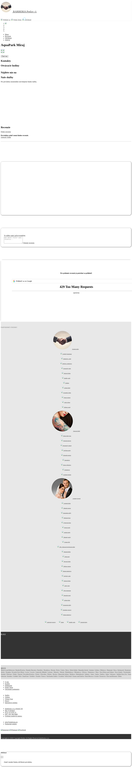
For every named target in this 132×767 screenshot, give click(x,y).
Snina (107, 674)
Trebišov (32, 676)
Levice (27, 672)
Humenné (110, 670)
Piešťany (9, 674)
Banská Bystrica (20, 670)
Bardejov (40, 670)
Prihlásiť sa (6, 20)
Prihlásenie (8, 685)
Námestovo (91, 672)
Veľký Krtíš (68, 676)
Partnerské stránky (11, 724)
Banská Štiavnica (31, 670)
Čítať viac (5, 56)
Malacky (56, 672)
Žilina (120, 676)
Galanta (91, 670)
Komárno (128, 670)
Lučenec (50, 672)
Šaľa (20, 676)
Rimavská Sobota (63, 674)
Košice (3, 672)
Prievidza (43, 674)
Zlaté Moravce (89, 676)
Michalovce (77, 672)
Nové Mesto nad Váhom (107, 672)
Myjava (84, 672)
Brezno (53, 670)
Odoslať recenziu (28, 243)
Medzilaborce (69, 672)
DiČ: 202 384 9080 (11, 714)
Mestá (3, 668)
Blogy (3, 634)
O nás (7, 682)
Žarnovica (103, 676)
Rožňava (72, 674)
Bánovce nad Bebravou (8, 670)
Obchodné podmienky (12, 689)
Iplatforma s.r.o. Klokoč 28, (14, 709)
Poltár (15, 674)
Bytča (58, 670)
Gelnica (97, 670)
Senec (92, 674)
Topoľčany (25, 676)
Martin (62, 672)
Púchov (49, 674)
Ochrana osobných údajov (13, 716)
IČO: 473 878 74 (10, 712)
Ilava (115, 670)
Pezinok (3, 674)
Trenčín (38, 676)
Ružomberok (80, 674)
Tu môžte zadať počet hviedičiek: (15, 236)
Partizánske (127, 672)
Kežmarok (121, 670)
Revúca (55, 674)
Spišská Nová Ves (122, 674)
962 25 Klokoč (10, 710)
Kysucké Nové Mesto (18, 672)
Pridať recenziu (6, 132)
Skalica (102, 674)
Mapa (7, 34)
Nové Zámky (119, 672)
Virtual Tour (9, 699)
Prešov (37, 674)
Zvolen (96, 676)
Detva (67, 670)
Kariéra (7, 684)
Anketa (7, 697)
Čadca (62, 670)
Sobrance (113, 674)
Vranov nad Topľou (78, 676)
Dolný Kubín (73, 670)
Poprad (20, 674)
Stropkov (9, 676)
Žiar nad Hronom (112, 676)
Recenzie (8, 36)
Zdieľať (7, 40)
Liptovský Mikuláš (41, 672)
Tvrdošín (61, 676)
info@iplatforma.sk (11, 722)
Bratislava (47, 670)
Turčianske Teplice (52, 676)
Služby (7, 695)
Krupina (8, 672)
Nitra (97, 672)
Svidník (15, 676)
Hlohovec (103, 670)
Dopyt (7, 701)
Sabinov (87, 674)
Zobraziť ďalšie (6, 137)
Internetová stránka (11, 703)
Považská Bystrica (28, 674)
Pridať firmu (17, 20)
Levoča (32, 672)
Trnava (43, 676)
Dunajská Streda (83, 670)
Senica (97, 674)
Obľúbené (28, 20)
